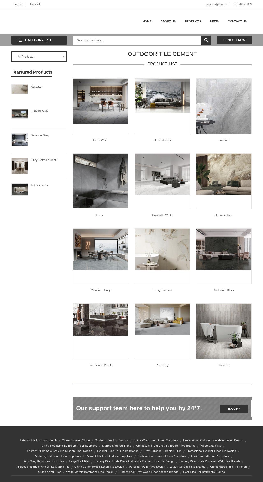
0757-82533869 (243, 4)
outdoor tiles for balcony (112, 440)
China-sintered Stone (76, 440)
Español (35, 4)
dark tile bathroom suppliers (210, 456)
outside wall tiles (49, 471)
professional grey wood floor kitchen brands (148, 471)
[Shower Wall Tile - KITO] (100, 249)
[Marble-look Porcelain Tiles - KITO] (223, 174)
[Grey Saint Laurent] (20, 165)
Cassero (223, 365)
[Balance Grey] (20, 139)
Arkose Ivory (39, 185)
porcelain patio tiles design (147, 466)
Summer (224, 140)
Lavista (100, 215)
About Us (168, 21)
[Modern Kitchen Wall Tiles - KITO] (162, 174)
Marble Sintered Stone (116, 445)
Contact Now (234, 40)
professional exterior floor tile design (211, 450)
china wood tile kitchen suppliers (156, 440)
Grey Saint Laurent (43, 160)
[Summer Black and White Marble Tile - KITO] (223, 105)
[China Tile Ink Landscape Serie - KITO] (162, 95)
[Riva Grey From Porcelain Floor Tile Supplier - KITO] (162, 318)
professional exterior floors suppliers (161, 456)
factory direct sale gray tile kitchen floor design (59, 450)
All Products (41, 56)
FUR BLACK (39, 111)
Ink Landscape (162, 140)
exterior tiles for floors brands (117, 450)
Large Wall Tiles (79, 461)
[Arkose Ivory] (20, 189)
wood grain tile (210, 445)
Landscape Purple (100, 365)
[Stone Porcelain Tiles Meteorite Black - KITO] (223, 249)
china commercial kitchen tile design (99, 466)
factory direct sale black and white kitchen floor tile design (134, 461)
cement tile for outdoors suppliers (109, 456)
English (17, 4)
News (214, 21)
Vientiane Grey (100, 290)
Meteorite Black (224, 290)
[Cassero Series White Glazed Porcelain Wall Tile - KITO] (223, 331)
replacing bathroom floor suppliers (57, 456)
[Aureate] (20, 88)
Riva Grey (162, 365)
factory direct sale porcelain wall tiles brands (209, 461)
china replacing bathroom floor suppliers (69, 445)
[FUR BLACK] (20, 113)
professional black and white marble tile (42, 466)
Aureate (36, 86)
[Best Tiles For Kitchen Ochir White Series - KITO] (100, 100)
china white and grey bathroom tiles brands (165, 445)
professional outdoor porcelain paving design (213, 440)
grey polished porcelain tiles (162, 450)
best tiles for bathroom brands (204, 471)
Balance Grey (40, 135)
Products (193, 21)
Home (147, 21)
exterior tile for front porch (38, 440)
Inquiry (234, 408)
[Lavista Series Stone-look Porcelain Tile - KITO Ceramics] (100, 180)
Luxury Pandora (162, 290)
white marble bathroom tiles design (90, 471)
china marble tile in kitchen (228, 466)
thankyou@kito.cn (215, 4)
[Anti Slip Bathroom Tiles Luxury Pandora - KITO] (162, 249)
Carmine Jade (224, 215)
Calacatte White (162, 215)
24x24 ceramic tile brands (187, 466)
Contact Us (237, 21)
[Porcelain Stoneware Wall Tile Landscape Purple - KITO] (100, 319)
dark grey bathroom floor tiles (43, 461)
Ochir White (100, 140)
